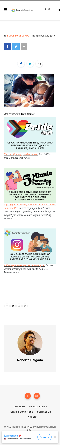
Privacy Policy (38, 407)
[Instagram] (37, 396)
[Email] (39, 63)
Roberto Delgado (18, 36)
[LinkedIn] (19, 305)
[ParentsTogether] (22, 10)
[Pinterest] (25, 305)
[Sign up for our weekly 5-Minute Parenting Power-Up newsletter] (31, 134)
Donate (32, 417)
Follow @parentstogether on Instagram (24, 265)
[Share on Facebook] (7, 46)
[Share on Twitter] (16, 46)
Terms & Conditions (21, 412)
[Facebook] (28, 396)
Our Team (19, 407)
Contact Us (44, 412)
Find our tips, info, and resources (21, 154)
